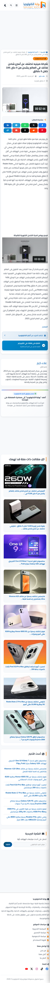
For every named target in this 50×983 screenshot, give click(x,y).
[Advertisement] (25, 32)
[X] (31, 969)
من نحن (43, 950)
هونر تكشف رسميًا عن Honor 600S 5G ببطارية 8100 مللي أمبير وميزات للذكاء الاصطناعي (25, 778)
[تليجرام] (16, 125)
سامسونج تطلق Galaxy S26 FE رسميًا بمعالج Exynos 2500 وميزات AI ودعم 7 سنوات (28, 802)
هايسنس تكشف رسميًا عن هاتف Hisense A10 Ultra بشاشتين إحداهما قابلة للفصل (25, 770)
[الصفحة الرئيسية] (33, 5)
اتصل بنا (43, 958)
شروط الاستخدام (40, 940)
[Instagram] (36, 969)
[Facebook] (47, 969)
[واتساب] (25, 125)
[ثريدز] (25, 130)
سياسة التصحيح (40, 932)
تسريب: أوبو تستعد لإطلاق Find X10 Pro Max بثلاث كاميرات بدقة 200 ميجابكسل (25, 786)
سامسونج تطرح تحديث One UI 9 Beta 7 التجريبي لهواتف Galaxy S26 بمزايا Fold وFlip (27, 762)
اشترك (8, 844)
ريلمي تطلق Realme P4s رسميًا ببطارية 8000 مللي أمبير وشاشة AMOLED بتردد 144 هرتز (26, 818)
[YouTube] (26, 969)
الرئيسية (43, 52)
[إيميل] (16, 130)
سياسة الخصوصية (39, 936)
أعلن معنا (43, 954)
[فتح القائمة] (16, 5)
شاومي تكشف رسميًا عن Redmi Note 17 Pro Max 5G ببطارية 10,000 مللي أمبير (26, 794)
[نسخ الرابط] (8, 130)
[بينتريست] (42, 130)
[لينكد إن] (8, 125)
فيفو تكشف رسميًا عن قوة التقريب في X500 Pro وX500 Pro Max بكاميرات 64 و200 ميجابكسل (26, 810)
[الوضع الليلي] (5, 5)
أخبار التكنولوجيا (33, 52)
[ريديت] (34, 130)
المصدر (45, 327)
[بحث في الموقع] (11, 5)
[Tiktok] (42, 969)
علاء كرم (42, 76)
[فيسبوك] (42, 125)
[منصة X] (34, 125)
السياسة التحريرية (39, 929)
